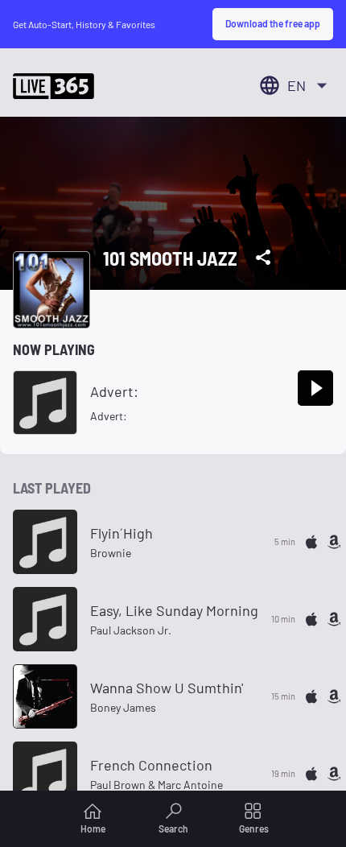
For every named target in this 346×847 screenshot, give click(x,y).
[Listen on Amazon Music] (334, 542)
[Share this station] (263, 257)
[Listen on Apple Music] (311, 542)
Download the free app (272, 23)
